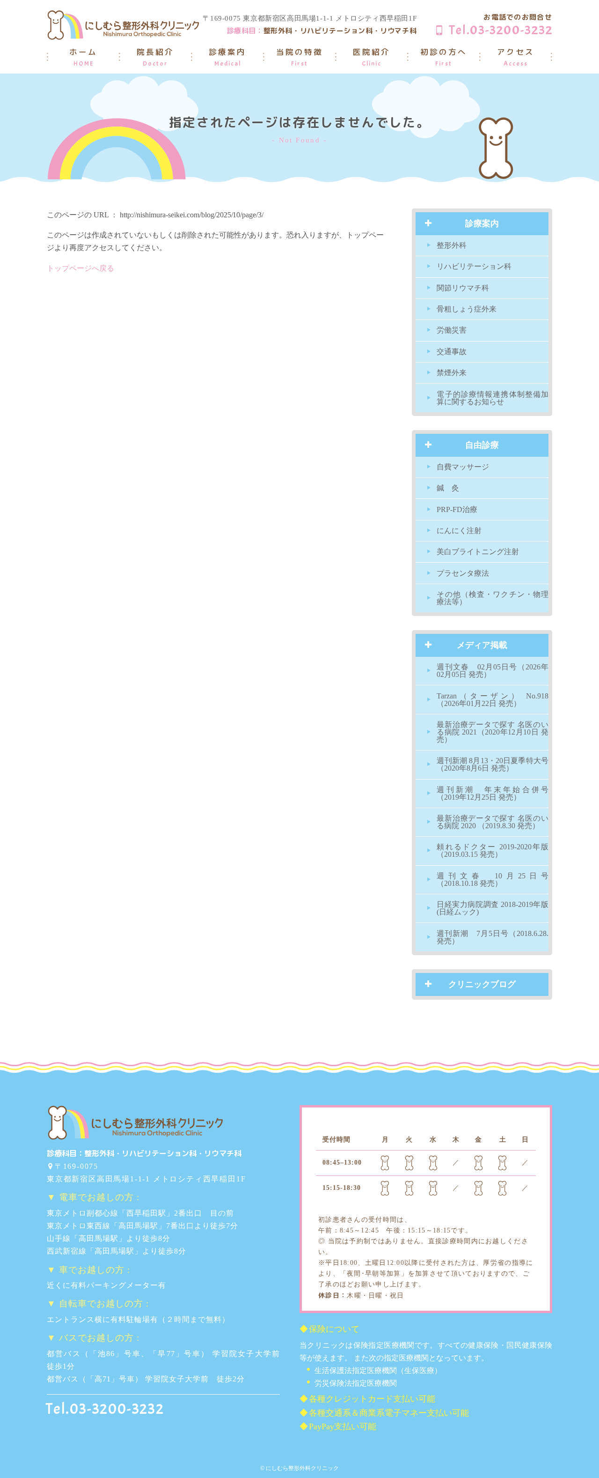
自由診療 (482, 445)
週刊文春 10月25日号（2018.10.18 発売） (492, 879)
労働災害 (452, 330)
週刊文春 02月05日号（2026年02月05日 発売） (492, 670)
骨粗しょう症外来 (467, 309)
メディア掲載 (482, 645)
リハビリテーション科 (474, 266)
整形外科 (452, 245)
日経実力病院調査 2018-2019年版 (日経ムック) (492, 908)
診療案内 (482, 223)
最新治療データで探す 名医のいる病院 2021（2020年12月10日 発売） (492, 731)
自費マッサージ (463, 467)
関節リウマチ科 (463, 288)
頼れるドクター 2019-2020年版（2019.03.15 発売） (492, 850)
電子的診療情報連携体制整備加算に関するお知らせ (492, 398)
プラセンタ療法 (463, 573)
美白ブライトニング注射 (478, 552)
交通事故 (452, 352)
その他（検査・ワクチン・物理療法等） (492, 598)
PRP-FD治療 (457, 509)
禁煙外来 (452, 373)
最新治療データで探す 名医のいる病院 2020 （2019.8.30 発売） (492, 822)
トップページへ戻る (80, 268)
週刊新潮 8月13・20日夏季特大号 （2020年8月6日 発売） (492, 764)
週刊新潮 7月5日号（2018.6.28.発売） (492, 937)
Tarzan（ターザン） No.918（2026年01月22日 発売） (492, 699)
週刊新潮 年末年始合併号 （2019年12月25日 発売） (492, 793)
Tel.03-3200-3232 (501, 30)
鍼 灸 (448, 488)
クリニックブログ (482, 984)
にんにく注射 (459, 531)
